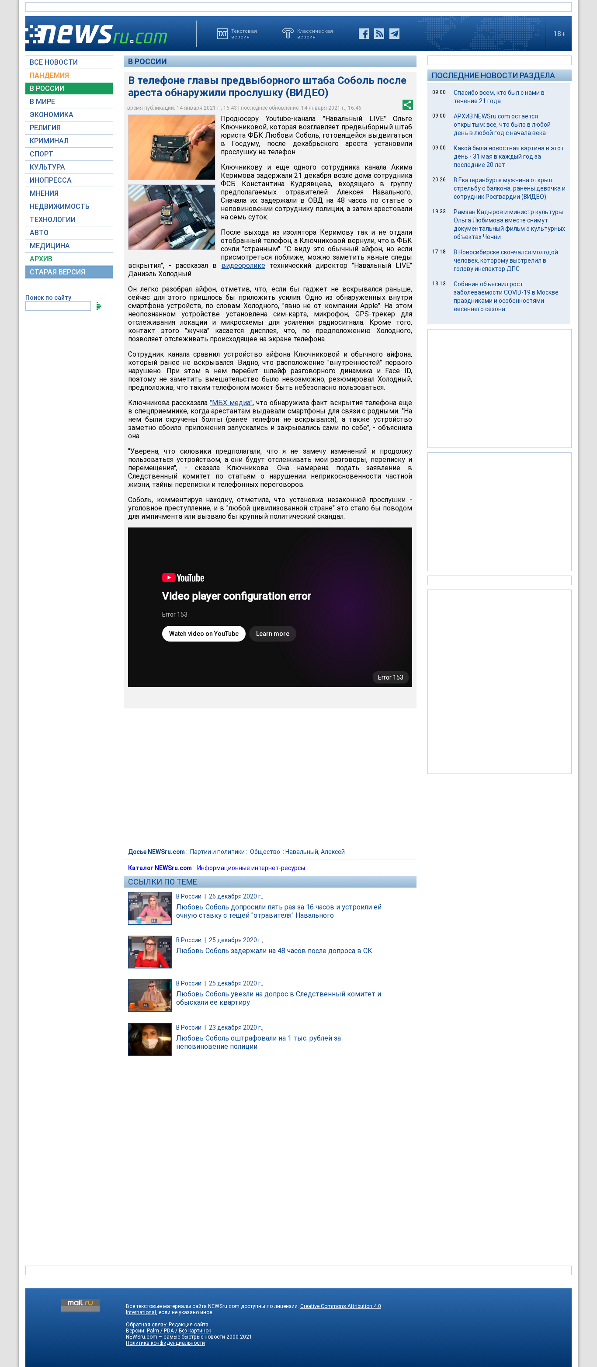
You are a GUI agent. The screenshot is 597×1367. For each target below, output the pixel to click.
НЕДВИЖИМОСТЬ (60, 206)
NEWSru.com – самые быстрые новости (175, 1337)
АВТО (39, 233)
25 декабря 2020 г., (236, 940)
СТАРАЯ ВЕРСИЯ (57, 272)
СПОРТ (41, 154)
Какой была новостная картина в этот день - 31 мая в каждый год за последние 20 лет (509, 156)
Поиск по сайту (48, 297)
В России (147, 61)
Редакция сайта (188, 1325)
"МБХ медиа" (231, 403)
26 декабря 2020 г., (236, 896)
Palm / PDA (160, 1331)
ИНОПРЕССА (51, 180)
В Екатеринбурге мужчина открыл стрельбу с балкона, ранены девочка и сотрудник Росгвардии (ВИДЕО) (510, 188)
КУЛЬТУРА (47, 167)
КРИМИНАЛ (49, 141)
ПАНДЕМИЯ (49, 75)
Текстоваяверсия (244, 33)
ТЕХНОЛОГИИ (53, 219)
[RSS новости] (379, 33)
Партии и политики (217, 851)
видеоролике (243, 265)
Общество (265, 851)
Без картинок (195, 1331)
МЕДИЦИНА (50, 246)
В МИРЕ (42, 101)
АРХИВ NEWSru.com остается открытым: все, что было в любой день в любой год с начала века (502, 124)
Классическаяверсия (315, 33)
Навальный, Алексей (315, 851)
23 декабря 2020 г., (236, 1027)
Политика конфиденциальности (165, 1343)
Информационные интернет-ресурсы (251, 867)
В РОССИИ (47, 88)
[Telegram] (394, 33)
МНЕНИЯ (44, 193)
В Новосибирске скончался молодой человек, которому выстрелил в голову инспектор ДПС (506, 260)
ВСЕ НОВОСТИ (54, 62)
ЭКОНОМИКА (51, 115)
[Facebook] (364, 33)
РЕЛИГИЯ (45, 128)
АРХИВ (41, 259)
